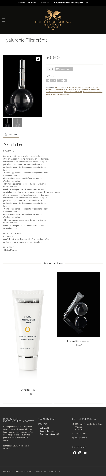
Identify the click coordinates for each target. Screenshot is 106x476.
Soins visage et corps (48, 434)
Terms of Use (40, 471)
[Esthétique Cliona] (53, 19)
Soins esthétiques (47, 431)
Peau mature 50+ (82, 89)
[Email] (47, 80)
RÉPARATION (55, 94)
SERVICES (42, 424)
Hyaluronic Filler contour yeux (78, 341)
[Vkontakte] (65, 80)
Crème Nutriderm (28, 390)
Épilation (43, 428)
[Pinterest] (58, 80)
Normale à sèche (57, 89)
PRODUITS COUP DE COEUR (73, 92)
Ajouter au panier (65, 69)
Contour (65, 87)
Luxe (89, 87)
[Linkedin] (61, 80)
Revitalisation (64, 94)
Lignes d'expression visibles (78, 87)
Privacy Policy (54, 471)
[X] (51, 80)
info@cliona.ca (81, 438)
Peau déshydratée (70, 89)
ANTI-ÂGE (58, 87)
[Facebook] (54, 80)
